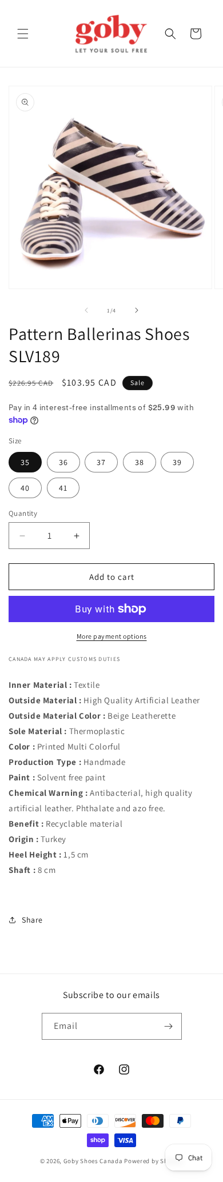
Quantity (23, 513)
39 (177, 462)
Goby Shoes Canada (93, 1161)
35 (25, 462)
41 (63, 488)
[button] (22, 33)
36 (63, 462)
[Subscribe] (168, 1026)
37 (101, 462)
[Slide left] (86, 310)
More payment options (112, 636)
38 (139, 462)
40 (25, 488)
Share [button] (32, 920)
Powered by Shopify (153, 1161)
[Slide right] (136, 310)
